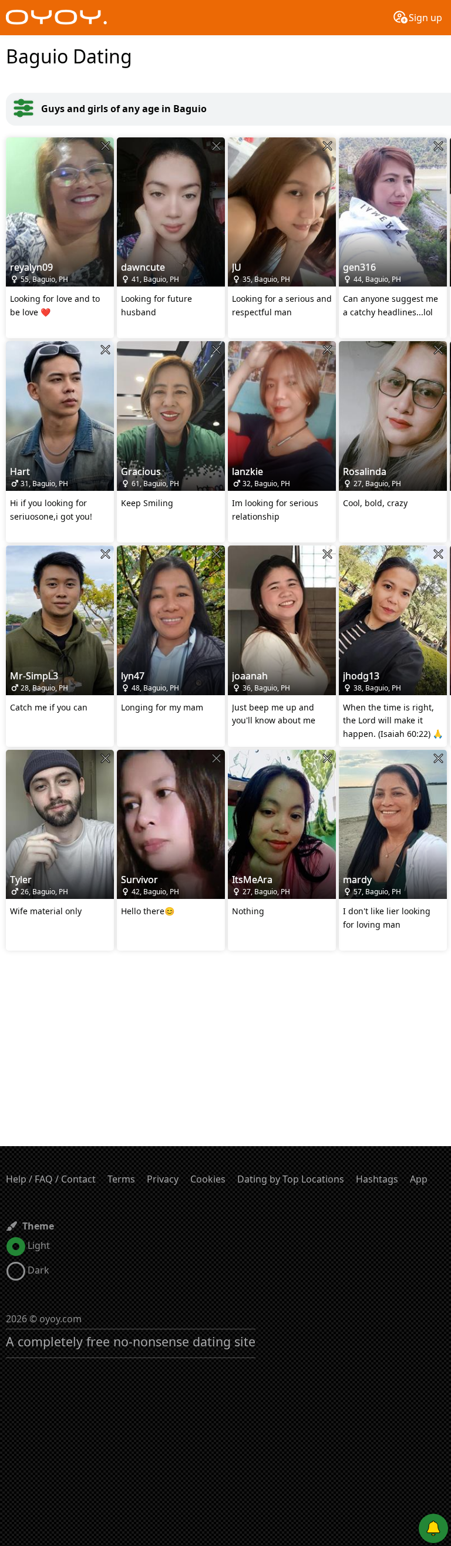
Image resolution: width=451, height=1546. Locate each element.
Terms (121, 1179)
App (419, 1179)
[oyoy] (56, 17)
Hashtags (377, 1179)
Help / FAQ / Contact (51, 1179)
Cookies (208, 1179)
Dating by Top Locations (290, 1179)
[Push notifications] (433, 1528)
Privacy (163, 1179)
